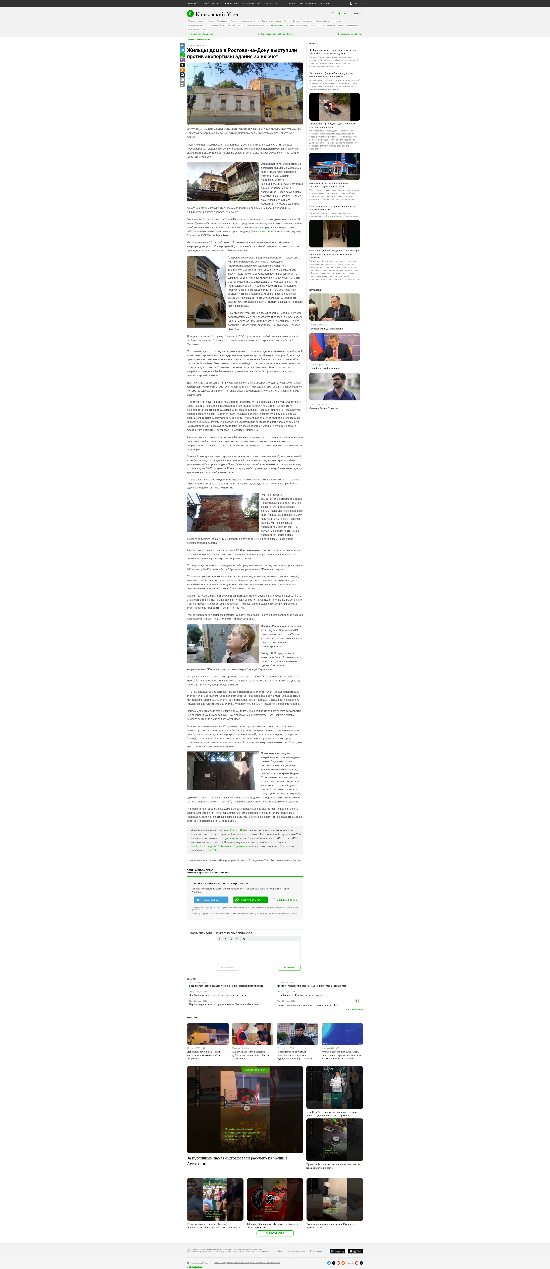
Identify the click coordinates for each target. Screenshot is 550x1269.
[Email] (182, 79)
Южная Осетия (352, 25)
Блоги (279, 3)
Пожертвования (316, 1251)
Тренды (216, 3)
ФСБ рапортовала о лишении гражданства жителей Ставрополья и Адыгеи (332, 51)
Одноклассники (244, 846)
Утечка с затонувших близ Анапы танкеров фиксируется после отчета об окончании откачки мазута (341, 1055)
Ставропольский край (326, 25)
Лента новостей (203, 39)
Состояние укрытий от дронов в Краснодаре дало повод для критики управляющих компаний (334, 254)
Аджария (201, 21)
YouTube (213, 850)
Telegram (225, 838)
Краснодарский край (216, 25)
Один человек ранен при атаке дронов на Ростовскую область (332, 207)
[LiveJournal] (182, 74)
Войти (357, 13)
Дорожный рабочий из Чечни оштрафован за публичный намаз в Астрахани (206, 1055)
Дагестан (296, 21)
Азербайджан (222, 21)
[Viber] (182, 60)
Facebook (196, 846)
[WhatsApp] (182, 55)
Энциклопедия (250, 3)
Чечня (340, 25)
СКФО (312, 25)
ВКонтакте (225, 846)
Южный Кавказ (194, 30)
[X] (182, 65)
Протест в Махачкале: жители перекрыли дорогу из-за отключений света (333, 1165)
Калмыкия (339, 21)
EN (362, 3)
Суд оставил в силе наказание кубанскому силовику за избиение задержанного (251, 1055)
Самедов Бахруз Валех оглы (324, 408)
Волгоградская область (271, 21)
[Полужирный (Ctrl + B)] (220, 938)
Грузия (286, 21)
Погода (324, 3)
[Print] (182, 84)
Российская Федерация (254, 25)
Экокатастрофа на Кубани (350, 34)
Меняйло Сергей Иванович (324, 368)
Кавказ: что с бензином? (201, 34)
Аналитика (231, 3)
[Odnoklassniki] (182, 70)
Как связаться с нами (296, 1251)
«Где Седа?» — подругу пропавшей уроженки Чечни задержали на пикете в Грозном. (331, 1113)
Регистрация (227, 967)
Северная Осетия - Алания (296, 25)
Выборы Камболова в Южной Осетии (275, 34)
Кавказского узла (262, 231)
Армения (234, 21)
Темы (204, 3)
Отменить (289, 967)
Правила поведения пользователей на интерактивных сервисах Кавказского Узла (247, 1263)
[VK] (182, 45)
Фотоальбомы (308, 3)
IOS (240, 830)
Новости (192, 3)
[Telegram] (182, 50)
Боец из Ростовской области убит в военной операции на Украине (226, 985)
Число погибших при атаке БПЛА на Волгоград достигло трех (311, 985)
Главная (190, 39)
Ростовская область (275, 25)
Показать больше (275, 1233)
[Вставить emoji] (244, 938)
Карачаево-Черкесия (196, 25)
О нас (280, 1251)
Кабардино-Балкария (323, 21)
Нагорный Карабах (234, 25)
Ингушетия (307, 21)
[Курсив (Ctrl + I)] (225, 938)
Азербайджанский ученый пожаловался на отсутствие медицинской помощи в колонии (295, 1055)
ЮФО (205, 30)
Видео (291, 3)
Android (230, 830)
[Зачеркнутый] (237, 938)
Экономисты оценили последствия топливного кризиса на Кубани (328, 184)
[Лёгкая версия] (351, 3)
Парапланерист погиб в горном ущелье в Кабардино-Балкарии (224, 1004)
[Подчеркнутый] (231, 938)
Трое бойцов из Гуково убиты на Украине (300, 995)
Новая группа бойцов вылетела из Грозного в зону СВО (308, 1004)
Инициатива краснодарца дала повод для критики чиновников (332, 125)
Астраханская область (250, 21)
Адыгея (211, 21)
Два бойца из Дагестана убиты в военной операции (217, 995)
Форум (267, 3)
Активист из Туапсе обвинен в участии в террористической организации (332, 74)
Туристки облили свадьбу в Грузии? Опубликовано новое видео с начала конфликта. (214, 1225)
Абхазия (191, 21)
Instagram (210, 846)
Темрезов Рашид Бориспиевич (326, 328)
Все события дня (354, 1009)
